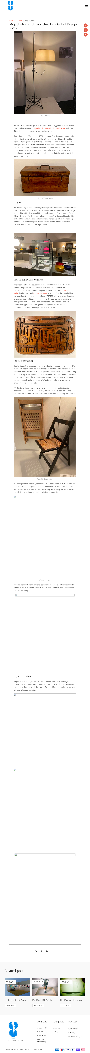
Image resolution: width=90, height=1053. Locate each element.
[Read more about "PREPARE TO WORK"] (45, 987)
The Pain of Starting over (72, 1000)
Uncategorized (15, 21)
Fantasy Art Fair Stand (16, 1000)
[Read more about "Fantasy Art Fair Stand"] (17, 987)
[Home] (11, 5)
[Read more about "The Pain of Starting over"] (72, 987)
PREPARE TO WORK (42, 1000)
